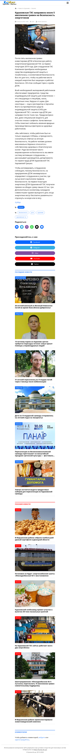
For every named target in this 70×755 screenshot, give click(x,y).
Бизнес (21, 207)
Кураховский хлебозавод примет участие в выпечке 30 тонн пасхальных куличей (33, 611)
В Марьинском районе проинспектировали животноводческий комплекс (33, 721)
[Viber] (27, 227)
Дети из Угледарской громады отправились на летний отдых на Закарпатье (34, 417)
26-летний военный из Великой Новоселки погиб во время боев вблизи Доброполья (33, 307)
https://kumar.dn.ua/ (40, 750)
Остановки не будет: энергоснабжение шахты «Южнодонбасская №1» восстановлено (35, 575)
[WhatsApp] (32, 227)
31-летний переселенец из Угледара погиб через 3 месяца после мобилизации (33, 381)
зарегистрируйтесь (22, 740)
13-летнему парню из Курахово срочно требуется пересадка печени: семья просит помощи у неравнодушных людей (33, 344)
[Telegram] (22, 227)
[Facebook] (17, 227)
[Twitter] (37, 227)
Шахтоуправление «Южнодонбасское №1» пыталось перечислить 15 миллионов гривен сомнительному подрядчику (34, 684)
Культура (19, 424)
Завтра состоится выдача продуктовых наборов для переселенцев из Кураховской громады (33, 492)
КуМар (18, 202)
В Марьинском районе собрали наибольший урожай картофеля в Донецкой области (34, 539)
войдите (42, 737)
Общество (19, 314)
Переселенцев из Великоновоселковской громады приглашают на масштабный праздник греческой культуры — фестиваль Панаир (34, 454)
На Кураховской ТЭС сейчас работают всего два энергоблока (33, 647)
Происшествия (20, 278)
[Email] (42, 227)
